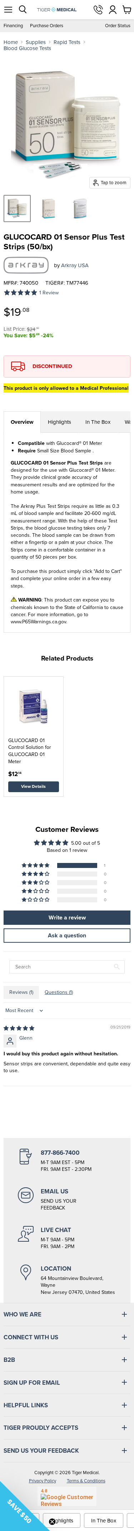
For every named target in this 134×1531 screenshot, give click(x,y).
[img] (19, 1028)
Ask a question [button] (67, 935)
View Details (33, 786)
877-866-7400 (98, 10)
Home (11, 42)
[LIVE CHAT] (67, 1238)
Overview (22, 422)
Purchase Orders (46, 25)
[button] (36, 865)
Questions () (59, 992)
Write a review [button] (67, 917)
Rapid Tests (67, 42)
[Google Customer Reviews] (67, 1496)
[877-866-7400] (67, 1161)
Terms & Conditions (86, 1480)
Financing (13, 25)
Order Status (117, 25)
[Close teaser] (52, 1521)
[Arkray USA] (26, 265)
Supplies (36, 42)
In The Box (97, 422)
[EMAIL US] (67, 1199)
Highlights (59, 422)
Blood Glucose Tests (27, 48)
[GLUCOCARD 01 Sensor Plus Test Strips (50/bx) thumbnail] (17, 208)
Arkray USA (75, 265)
